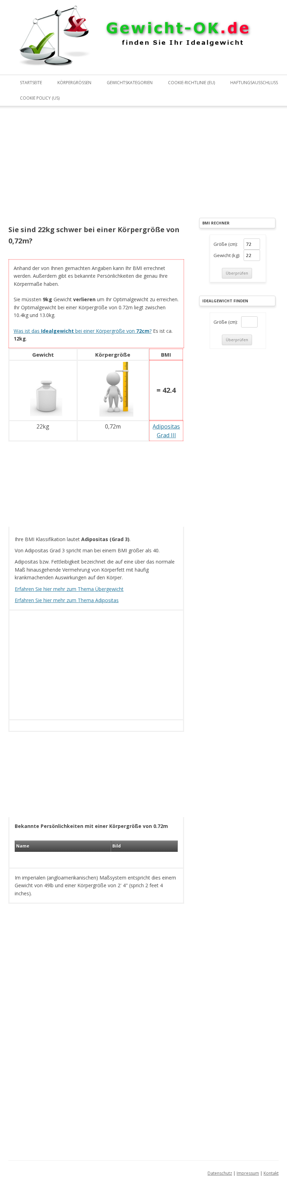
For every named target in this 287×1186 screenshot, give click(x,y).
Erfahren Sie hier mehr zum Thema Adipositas (67, 600)
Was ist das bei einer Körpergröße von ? (83, 331)
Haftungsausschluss (254, 83)
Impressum (248, 1173)
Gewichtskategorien (130, 83)
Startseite (31, 83)
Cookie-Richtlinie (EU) (191, 83)
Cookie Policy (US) (39, 98)
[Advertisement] (96, 170)
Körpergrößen (74, 83)
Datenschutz (220, 1173)
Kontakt (271, 1173)
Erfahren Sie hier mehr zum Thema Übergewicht (69, 589)
